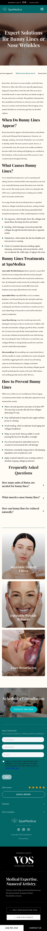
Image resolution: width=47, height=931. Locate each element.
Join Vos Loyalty (23, 917)
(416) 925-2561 (11, 928)
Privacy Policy (23, 839)
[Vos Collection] (24, 3)
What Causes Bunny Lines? (25, 73)
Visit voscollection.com (23, 910)
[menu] (42, 9)
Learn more (34, 2)
